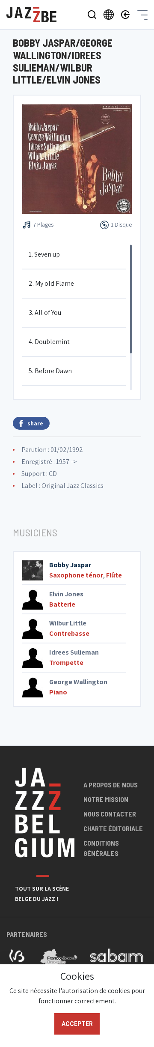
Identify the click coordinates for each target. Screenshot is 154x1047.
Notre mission (105, 799)
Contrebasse (69, 633)
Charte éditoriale (113, 828)
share (35, 423)
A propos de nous (110, 785)
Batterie (62, 604)
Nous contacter (109, 814)
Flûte (114, 575)
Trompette (66, 662)
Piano (58, 692)
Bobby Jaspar (70, 564)
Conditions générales (101, 848)
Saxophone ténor (76, 575)
